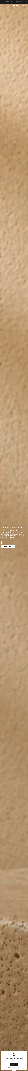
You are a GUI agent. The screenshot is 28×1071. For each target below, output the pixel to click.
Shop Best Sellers (8, 546)
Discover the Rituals (9, 542)
